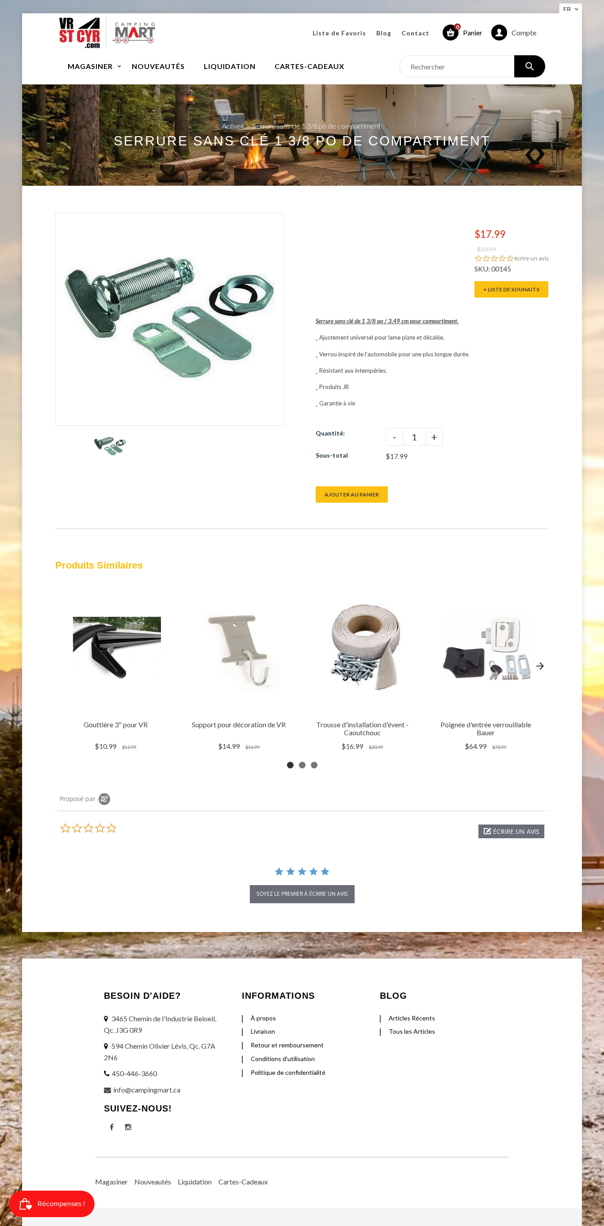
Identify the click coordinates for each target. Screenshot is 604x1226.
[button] (511, 831)
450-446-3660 (134, 1073)
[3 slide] (314, 765)
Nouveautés (152, 1181)
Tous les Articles (412, 1031)
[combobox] (472, 66)
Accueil (233, 126)
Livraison (263, 1031)
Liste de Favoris (339, 33)
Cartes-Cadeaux (243, 1181)
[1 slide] (290, 765)
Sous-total (332, 455)
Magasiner (111, 1181)
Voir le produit (116, 704)
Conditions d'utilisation (283, 1058)
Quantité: (330, 433)
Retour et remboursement (287, 1045)
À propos (263, 1018)
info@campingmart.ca (146, 1089)
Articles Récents (412, 1018)
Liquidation (195, 1181)
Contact (415, 33)
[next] (540, 666)
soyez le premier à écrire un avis (302, 894)
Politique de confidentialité (288, 1072)
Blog (383, 33)
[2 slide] (302, 765)
